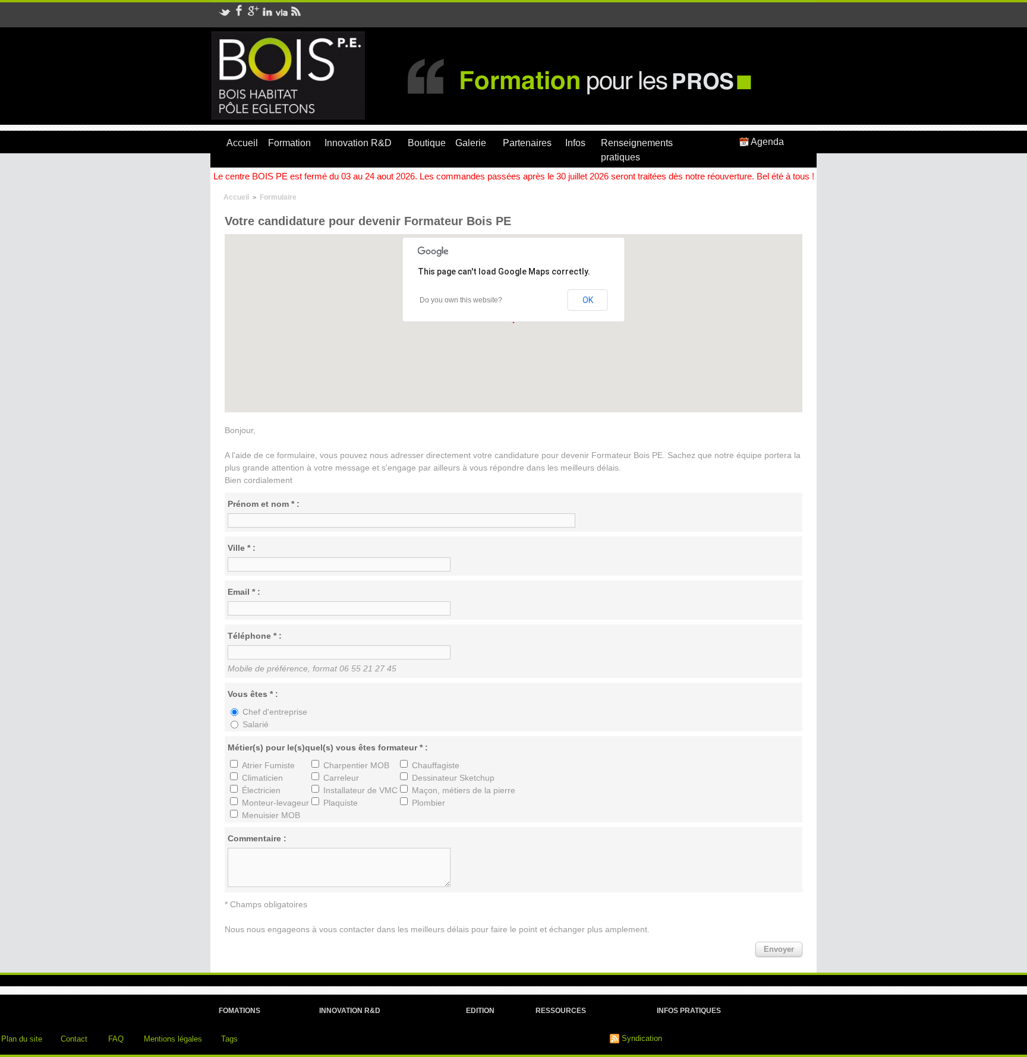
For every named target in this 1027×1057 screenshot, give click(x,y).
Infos (575, 143)
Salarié (255, 724)
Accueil (242, 143)
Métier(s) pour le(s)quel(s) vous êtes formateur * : (328, 747)
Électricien (261, 790)
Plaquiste (340, 802)
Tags (229, 1038)
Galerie (470, 143)
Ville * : (242, 548)
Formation (289, 143)
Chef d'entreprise (274, 712)
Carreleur (341, 778)
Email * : (244, 592)
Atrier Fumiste (268, 765)
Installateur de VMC (360, 790)
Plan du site (21, 1038)
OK (587, 300)
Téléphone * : (255, 635)
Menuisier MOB (271, 815)
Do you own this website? (461, 300)
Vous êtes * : (253, 694)
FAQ (116, 1038)
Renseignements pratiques (637, 150)
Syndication (642, 1038)
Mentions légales (173, 1038)
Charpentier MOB (356, 765)
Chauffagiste (435, 765)
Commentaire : (257, 838)
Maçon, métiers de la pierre (463, 790)
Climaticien (262, 778)
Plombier (428, 802)
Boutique (427, 143)
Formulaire (278, 197)
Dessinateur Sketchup (453, 778)
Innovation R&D (358, 143)
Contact (74, 1038)
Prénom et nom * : (264, 504)
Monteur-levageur (275, 802)
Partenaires (527, 143)
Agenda (766, 142)
